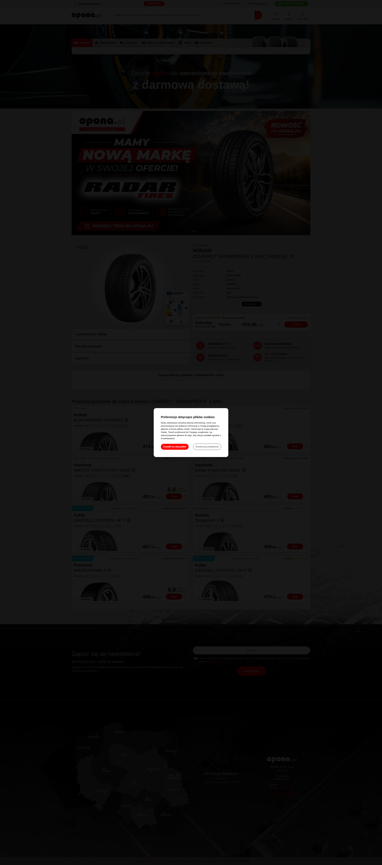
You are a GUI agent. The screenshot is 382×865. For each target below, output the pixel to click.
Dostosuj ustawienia (207, 446)
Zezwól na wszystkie (174, 446)
